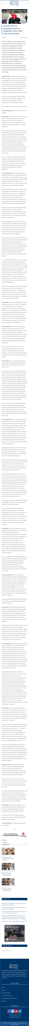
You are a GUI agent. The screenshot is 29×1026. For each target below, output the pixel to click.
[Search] (26, 3)
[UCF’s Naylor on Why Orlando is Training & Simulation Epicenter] (8, 867)
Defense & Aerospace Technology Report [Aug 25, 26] (14, 921)
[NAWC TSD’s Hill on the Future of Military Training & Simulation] (8, 852)
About (3, 987)
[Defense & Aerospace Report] (14, 3)
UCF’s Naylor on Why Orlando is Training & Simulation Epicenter (7, 874)
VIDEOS (25, 37)
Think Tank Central (7, 995)
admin (4, 37)
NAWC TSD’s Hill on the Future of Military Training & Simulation (8, 859)
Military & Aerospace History (9, 998)
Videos (3, 990)
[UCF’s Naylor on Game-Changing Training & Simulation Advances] (8, 882)
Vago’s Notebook (6, 993)
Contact (4, 1001)
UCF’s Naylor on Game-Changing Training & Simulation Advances (7, 889)
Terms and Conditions (14, 1024)
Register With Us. (14, 1015)
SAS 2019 (22, 37)
